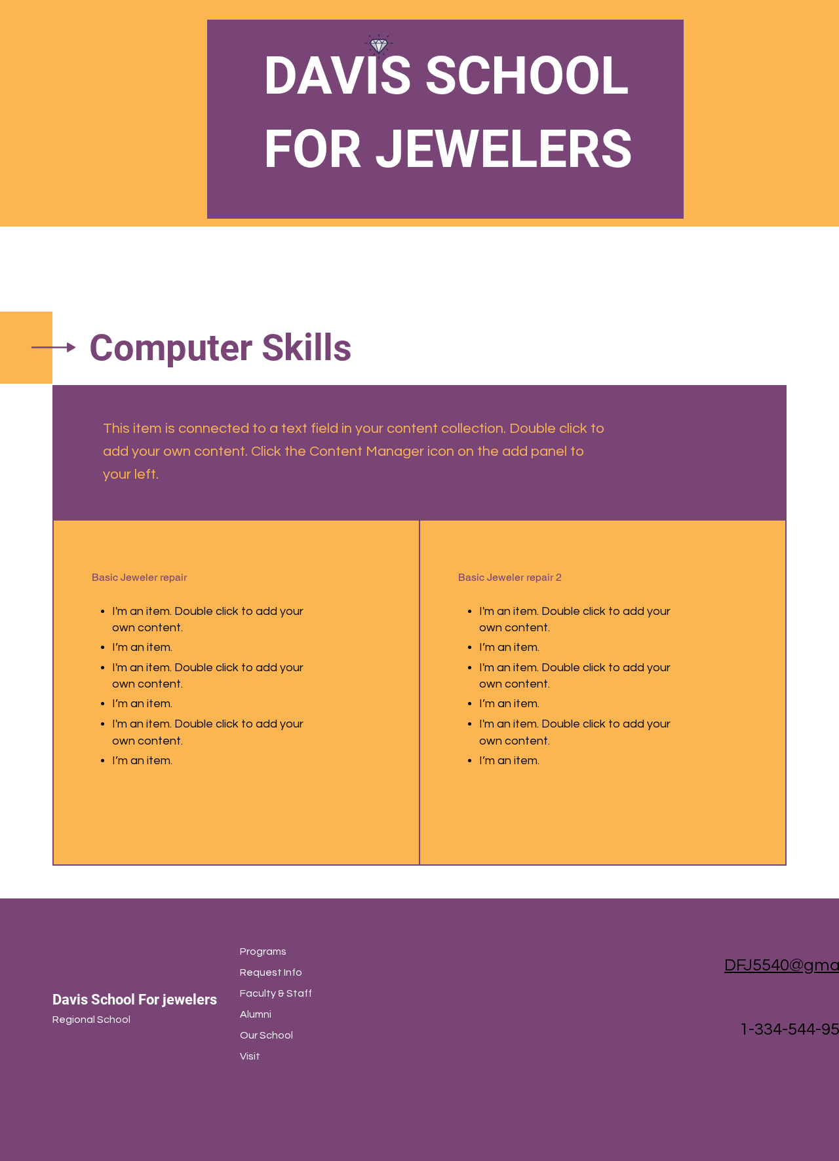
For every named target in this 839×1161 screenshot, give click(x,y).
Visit (250, 1056)
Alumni (255, 1014)
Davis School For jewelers (134, 999)
